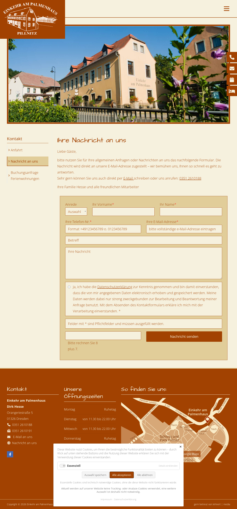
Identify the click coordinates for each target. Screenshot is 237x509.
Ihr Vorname (103, 204)
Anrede (71, 204)
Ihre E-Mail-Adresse (162, 221)
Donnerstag (72, 438)
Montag (69, 409)
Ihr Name (168, 204)
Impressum (106, 499)
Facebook (10, 454)
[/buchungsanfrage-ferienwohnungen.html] (232, 91)
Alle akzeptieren (121, 475)
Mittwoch (70, 429)
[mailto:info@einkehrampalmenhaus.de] (232, 68)
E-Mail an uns (21, 437)
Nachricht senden (184, 336)
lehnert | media (221, 504)
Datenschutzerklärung (114, 286)
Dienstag (70, 419)
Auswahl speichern (95, 475)
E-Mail (128, 178)
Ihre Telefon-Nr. (78, 221)
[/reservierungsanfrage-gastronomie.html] (232, 80)
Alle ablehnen (145, 475)
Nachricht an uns (23, 443)
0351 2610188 (190, 178)
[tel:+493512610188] (232, 57)
